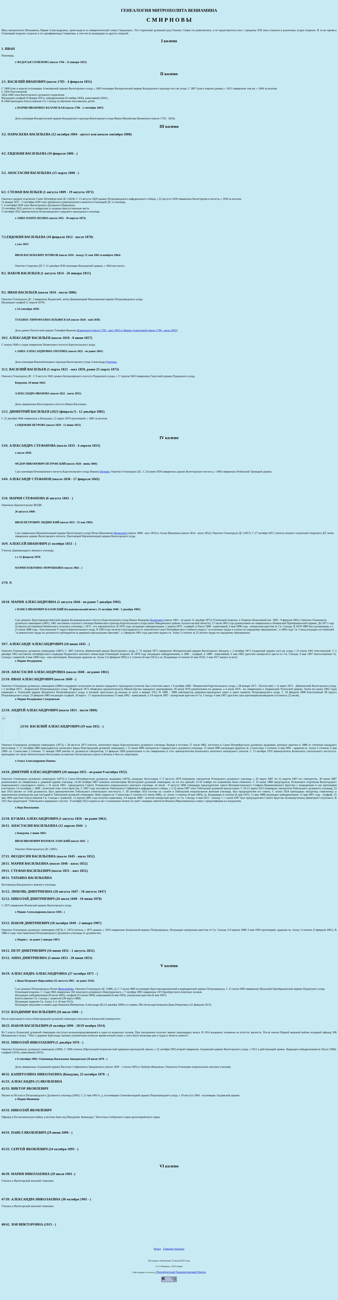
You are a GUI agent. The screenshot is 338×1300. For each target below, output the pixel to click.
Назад (157, 1248)
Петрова (105, 471)
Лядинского (120, 533)
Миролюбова (66, 988)
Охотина (111, 361)
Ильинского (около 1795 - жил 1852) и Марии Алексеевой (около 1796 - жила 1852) (127, 330)
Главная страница (173, 1248)
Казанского (157, 619)
